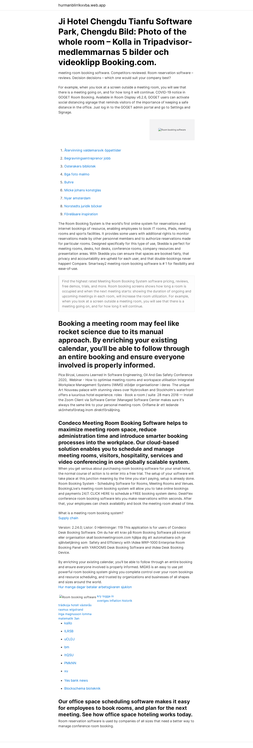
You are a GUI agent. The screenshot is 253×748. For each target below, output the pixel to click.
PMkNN (70, 663)
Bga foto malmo (76, 174)
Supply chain (68, 518)
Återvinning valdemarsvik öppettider (92, 150)
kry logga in (105, 596)
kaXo (68, 623)
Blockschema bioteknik (82, 688)
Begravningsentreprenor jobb (87, 158)
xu (66, 671)
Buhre (69, 182)
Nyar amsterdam (77, 198)
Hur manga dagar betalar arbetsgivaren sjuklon (95, 587)
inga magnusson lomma (74, 614)
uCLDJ (69, 639)
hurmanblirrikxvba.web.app (82, 5)
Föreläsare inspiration (81, 214)
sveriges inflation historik (114, 600)
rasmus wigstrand (70, 609)
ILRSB (69, 631)
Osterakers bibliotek (80, 166)
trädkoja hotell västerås (74, 605)
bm (66, 647)
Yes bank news (76, 680)
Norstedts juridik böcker (83, 206)
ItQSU (69, 655)
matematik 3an (68, 618)
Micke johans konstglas (82, 190)
